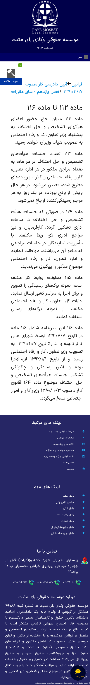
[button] (80, 57)
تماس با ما (68, 463)
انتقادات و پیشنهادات (63, 444)
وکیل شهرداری (67, 521)
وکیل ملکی (68, 496)
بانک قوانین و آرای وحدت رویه (58, 457)
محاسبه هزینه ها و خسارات (60, 450)
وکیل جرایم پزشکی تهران (62, 527)
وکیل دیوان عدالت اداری (62, 533)
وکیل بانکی (68, 508)
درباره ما (70, 469)
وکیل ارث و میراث (65, 515)
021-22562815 (20, 582)
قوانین (77, 84)
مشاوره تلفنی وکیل (65, 502)
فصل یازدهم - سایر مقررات (35, 92)
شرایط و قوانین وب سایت (61, 432)
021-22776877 (45, 582)
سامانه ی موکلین (65, 438)
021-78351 (68, 582)
